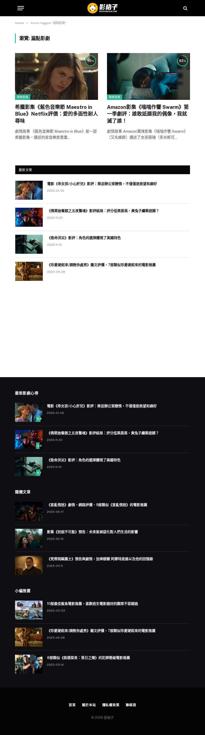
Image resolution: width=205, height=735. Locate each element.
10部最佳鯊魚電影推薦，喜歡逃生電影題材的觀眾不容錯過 (92, 604)
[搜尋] (185, 8)
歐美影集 (22, 97)
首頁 (72, 705)
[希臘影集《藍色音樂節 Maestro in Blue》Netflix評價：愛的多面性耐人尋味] (56, 76)
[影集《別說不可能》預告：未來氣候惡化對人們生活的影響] (28, 538)
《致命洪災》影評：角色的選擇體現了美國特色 (84, 238)
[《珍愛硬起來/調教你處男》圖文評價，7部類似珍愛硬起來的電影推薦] (29, 271)
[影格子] (102, 8)
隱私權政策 (111, 705)
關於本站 (89, 705)
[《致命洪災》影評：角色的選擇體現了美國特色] (29, 244)
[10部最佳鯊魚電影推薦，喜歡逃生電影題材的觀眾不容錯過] (28, 610)
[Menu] (21, 8)
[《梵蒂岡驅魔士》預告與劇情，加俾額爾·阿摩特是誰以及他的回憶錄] (28, 565)
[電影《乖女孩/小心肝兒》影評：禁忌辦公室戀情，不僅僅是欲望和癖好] (29, 190)
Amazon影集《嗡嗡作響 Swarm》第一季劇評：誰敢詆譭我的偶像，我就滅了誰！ (148, 114)
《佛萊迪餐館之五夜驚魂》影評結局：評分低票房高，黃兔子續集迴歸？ (103, 211)
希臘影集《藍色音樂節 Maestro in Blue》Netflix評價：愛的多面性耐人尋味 (56, 114)
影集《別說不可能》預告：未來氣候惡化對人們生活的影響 (92, 532)
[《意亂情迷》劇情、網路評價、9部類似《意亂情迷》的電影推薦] (28, 511)
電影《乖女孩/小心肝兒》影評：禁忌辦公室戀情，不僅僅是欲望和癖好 (102, 184)
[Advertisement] (102, 327)
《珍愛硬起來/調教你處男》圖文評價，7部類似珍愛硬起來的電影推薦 (101, 265)
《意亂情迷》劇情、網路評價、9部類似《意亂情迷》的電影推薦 (97, 505)
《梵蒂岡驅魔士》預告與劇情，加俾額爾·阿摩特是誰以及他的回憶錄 (100, 559)
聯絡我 (131, 705)
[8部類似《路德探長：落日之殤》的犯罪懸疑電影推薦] (28, 664)
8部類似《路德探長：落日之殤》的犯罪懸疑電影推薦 (88, 658)
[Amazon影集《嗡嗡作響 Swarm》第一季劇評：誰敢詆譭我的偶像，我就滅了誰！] (148, 76)
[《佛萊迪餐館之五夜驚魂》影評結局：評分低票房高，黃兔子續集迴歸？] (29, 217)
